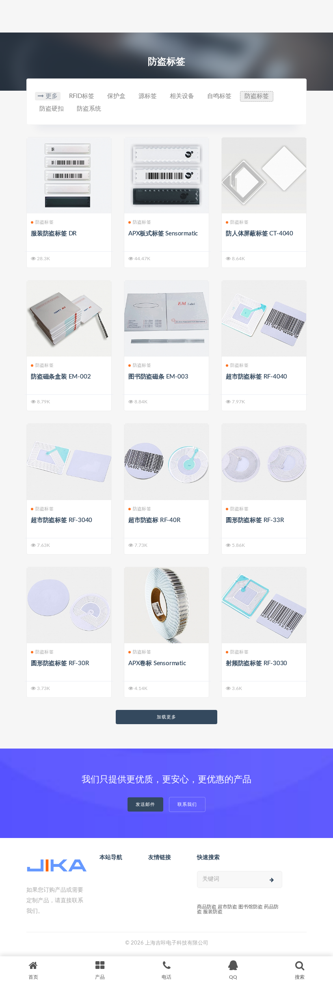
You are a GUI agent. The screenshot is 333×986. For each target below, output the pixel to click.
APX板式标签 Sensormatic (163, 234)
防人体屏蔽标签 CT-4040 (259, 234)
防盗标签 (256, 96)
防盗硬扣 (51, 109)
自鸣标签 (219, 96)
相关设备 (182, 96)
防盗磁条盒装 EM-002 (61, 377)
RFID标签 (81, 96)
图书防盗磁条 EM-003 (158, 377)
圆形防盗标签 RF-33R (255, 520)
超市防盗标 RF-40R (154, 520)
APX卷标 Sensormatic (157, 663)
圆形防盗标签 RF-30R (60, 663)
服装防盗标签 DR (54, 234)
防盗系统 (89, 109)
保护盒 (116, 96)
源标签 (147, 96)
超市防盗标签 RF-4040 (256, 377)
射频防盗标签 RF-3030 (256, 663)
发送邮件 (145, 804)
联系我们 (187, 804)
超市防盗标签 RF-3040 (61, 520)
